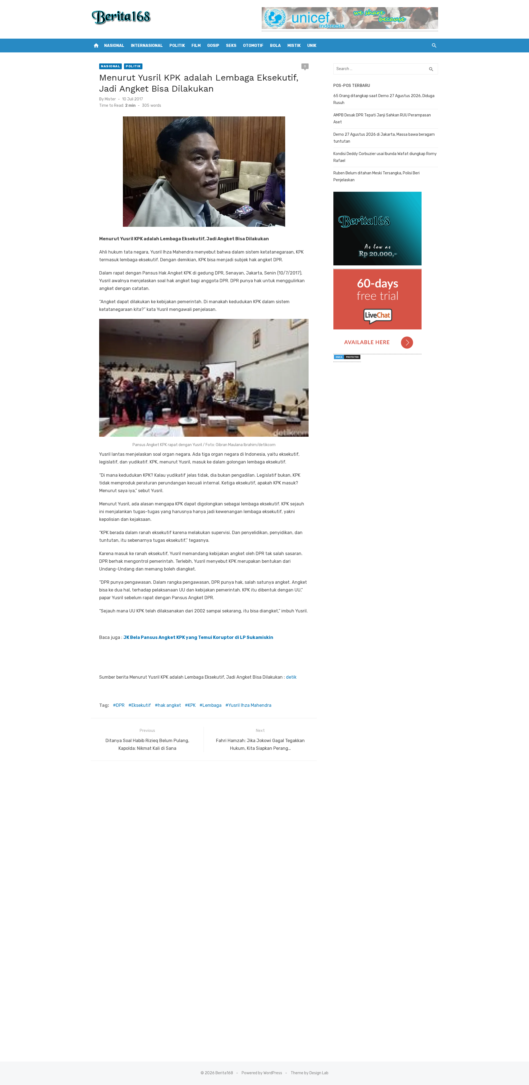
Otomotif (253, 45)
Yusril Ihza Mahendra (249, 705)
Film (196, 45)
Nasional (114, 45)
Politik (177, 45)
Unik (311, 45)
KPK (192, 705)
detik (291, 677)
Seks (231, 45)
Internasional (147, 45)
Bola (275, 45)
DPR (120, 705)
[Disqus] (204, 838)
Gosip (213, 45)
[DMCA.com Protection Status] (347, 359)
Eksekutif (141, 705)
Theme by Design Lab (309, 1073)
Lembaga (212, 705)
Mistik (294, 45)
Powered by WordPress (262, 1073)
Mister (110, 99)
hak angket (169, 705)
